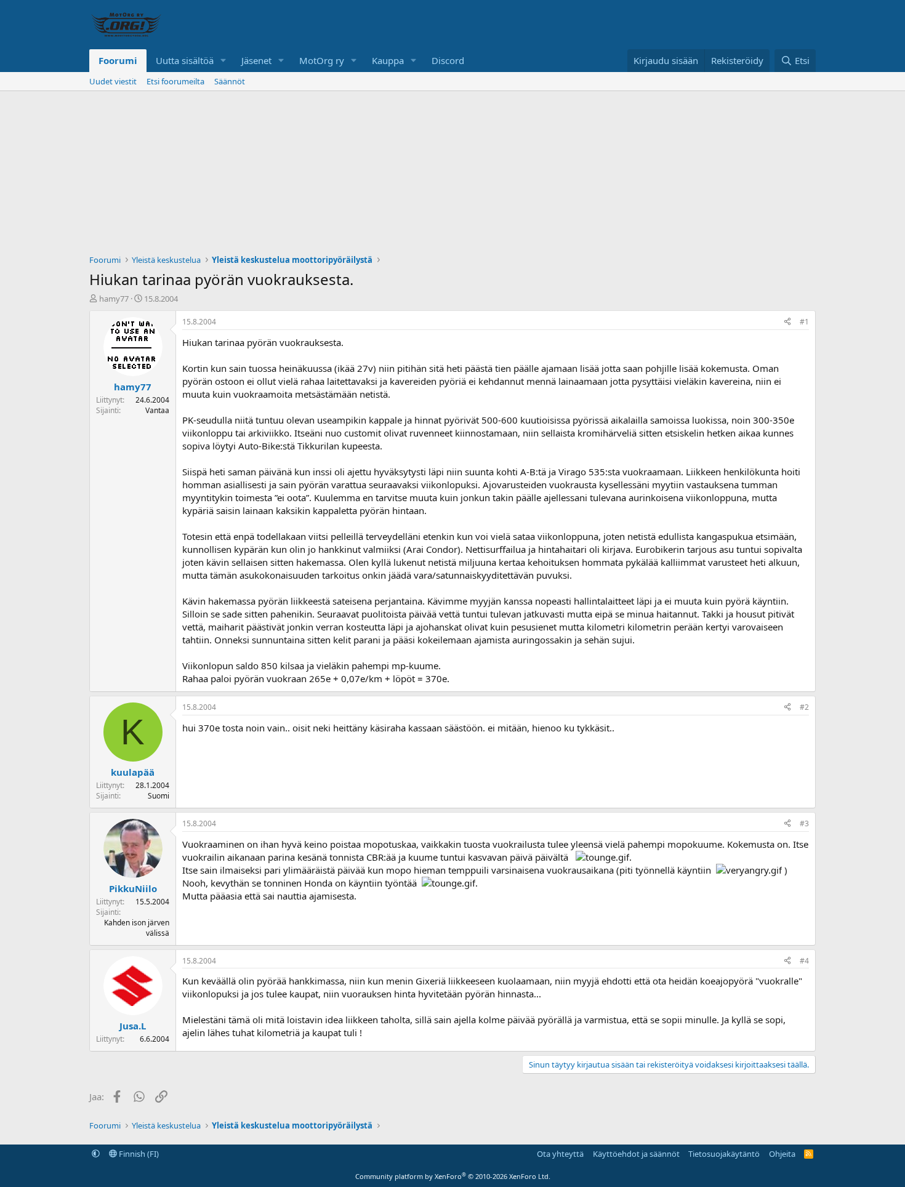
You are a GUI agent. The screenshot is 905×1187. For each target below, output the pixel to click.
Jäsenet (256, 60)
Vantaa (157, 410)
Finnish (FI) (138, 1153)
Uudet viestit (113, 81)
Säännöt (229, 81)
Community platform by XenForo (452, 1176)
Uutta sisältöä (185, 60)
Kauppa (388, 60)
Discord (448, 60)
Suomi (158, 796)
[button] (223, 60)
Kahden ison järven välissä (136, 927)
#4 (804, 961)
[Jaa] (787, 322)
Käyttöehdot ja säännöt (636, 1153)
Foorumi (118, 60)
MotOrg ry (321, 60)
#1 (804, 321)
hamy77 (114, 298)
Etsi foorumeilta (175, 81)
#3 (804, 823)
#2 (804, 707)
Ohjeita (782, 1153)
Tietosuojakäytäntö (724, 1153)
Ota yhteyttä (560, 1153)
